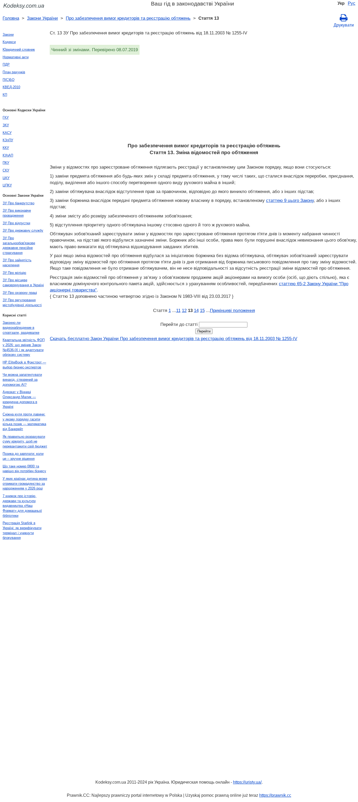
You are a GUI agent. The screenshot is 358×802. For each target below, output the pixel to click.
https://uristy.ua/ (247, 782)
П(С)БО (8, 80)
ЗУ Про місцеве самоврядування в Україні (23, 282)
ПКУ (6, 163)
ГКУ (6, 117)
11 (178, 310)
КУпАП (8, 155)
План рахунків (14, 72)
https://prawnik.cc (275, 795)
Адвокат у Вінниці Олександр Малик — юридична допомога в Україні (20, 399)
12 (184, 310)
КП (5, 95)
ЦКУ (6, 178)
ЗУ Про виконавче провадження (17, 213)
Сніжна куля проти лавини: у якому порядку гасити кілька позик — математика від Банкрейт (24, 421)
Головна (11, 18)
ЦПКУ (7, 185)
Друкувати (344, 25)
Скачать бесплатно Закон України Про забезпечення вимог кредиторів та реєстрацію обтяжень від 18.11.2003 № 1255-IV (173, 338)
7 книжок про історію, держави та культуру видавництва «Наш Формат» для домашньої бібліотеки (22, 506)
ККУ (6, 148)
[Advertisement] (204, 100)
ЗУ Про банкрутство (18, 203)
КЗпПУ (8, 140)
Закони (8, 35)
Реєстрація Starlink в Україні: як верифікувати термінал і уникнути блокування (22, 530)
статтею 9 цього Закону (290, 200)
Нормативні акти (16, 57)
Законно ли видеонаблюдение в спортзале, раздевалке (21, 327)
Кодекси (9, 42)
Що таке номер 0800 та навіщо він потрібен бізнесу (24, 468)
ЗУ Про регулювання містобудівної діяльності (22, 302)
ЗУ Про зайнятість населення (17, 262)
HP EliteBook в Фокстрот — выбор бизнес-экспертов (24, 364)
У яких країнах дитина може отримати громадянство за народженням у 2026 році (25, 483)
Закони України (42, 18)
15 (202, 310)
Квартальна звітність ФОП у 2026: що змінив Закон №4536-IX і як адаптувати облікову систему (24, 347)
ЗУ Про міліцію (14, 273)
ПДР (6, 64)
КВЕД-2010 (11, 87)
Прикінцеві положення (232, 310)
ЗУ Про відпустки (16, 223)
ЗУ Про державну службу (23, 230)
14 (196, 310)
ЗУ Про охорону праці (20, 293)
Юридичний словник (19, 49)
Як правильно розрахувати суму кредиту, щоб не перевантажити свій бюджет (25, 441)
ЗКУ (6, 125)
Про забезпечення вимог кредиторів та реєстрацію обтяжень (128, 18)
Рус (351, 3)
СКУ (6, 170)
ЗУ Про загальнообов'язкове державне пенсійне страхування (19, 245)
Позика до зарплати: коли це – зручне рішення (23, 456)
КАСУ (7, 133)
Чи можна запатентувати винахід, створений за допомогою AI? (22, 379)
